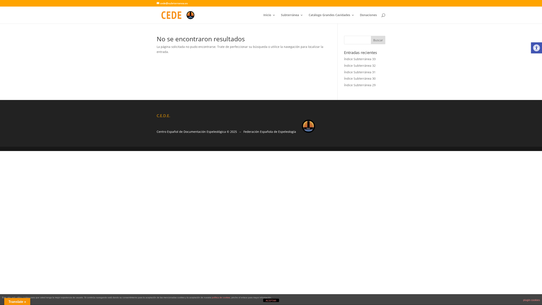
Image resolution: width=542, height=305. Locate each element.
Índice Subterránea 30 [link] (360, 78)
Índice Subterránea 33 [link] (360, 59)
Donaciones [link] (368, 15)
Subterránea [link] (290, 15)
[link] (536, 47)
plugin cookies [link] (531, 300)
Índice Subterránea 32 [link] (360, 66)
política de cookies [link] (221, 297)
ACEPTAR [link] (271, 300)
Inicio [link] (267, 15)
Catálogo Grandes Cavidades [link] (329, 15)
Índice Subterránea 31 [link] (360, 72)
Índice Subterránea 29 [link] (360, 85)
